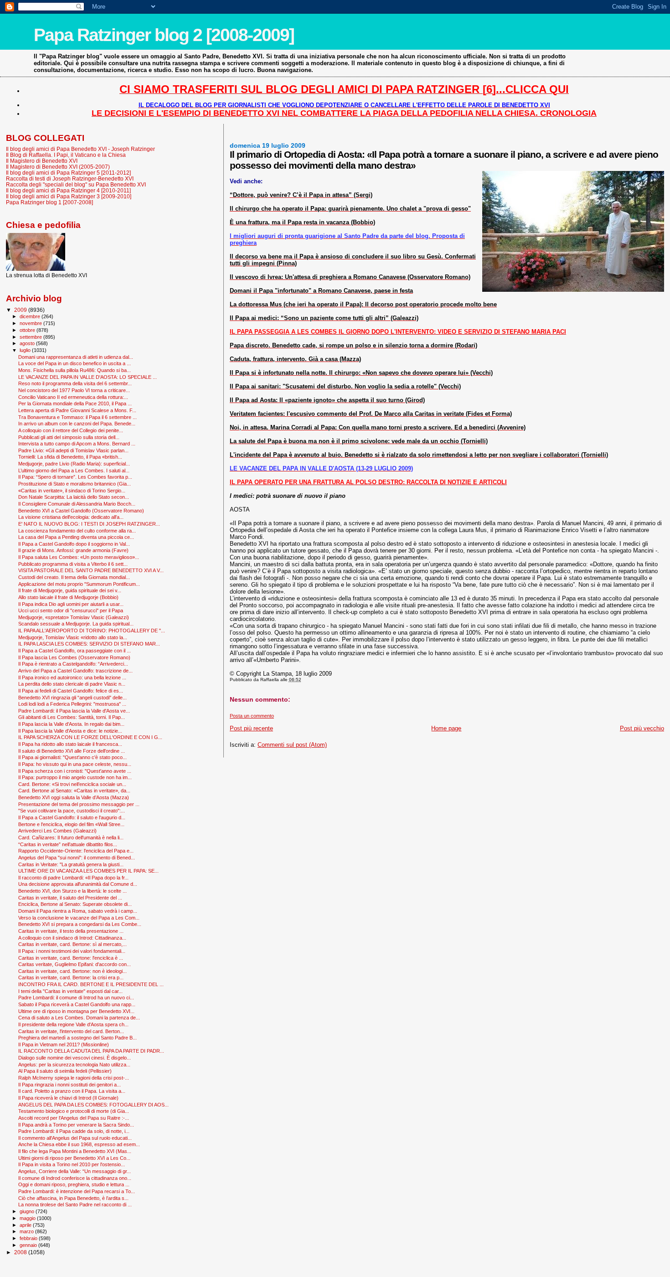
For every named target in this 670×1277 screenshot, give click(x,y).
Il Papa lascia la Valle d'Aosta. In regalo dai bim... (71, 724)
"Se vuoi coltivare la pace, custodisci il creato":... (71, 810)
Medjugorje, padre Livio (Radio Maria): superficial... (74, 463)
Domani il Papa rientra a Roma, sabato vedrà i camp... (77, 911)
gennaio (29, 1245)
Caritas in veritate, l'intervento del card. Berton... (71, 1031)
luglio (26, 350)
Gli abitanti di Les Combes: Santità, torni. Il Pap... (71, 717)
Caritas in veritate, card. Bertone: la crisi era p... (71, 977)
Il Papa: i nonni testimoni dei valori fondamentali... (71, 951)
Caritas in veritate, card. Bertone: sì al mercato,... (72, 944)
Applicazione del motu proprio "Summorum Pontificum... (79, 584)
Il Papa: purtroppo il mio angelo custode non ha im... (75, 777)
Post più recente (251, 728)
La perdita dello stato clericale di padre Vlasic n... (71, 684)
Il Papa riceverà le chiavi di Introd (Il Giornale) (68, 1098)
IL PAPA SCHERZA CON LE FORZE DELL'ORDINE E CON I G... (90, 737)
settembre (31, 337)
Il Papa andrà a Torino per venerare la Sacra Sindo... (76, 1124)
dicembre (30, 316)
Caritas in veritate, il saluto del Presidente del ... (70, 897)
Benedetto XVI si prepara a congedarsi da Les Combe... (79, 924)
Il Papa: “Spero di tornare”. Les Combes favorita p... (75, 477)
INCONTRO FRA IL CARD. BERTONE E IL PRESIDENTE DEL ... (91, 984)
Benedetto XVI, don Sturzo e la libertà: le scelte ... (72, 891)
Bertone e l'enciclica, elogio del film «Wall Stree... (71, 824)
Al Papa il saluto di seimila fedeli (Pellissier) (65, 1071)
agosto (28, 343)
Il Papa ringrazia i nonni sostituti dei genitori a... (69, 1084)
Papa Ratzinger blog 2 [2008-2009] (164, 35)
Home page (446, 728)
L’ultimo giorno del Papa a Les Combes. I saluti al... (73, 470)
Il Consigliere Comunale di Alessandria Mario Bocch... (76, 504)
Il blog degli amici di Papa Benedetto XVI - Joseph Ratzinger (80, 149)
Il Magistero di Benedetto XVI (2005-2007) (58, 167)
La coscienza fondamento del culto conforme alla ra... (77, 530)
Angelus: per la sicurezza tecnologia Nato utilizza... (74, 1064)
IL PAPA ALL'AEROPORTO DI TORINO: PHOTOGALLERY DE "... (91, 630)
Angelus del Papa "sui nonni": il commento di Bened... (76, 857)
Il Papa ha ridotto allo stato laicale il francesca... (70, 744)
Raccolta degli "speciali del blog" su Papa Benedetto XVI (76, 184)
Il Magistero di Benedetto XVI (41, 161)
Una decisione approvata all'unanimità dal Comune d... (77, 884)
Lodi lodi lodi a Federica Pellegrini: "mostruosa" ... (72, 704)
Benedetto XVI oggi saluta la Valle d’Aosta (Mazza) (73, 797)
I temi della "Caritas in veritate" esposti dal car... (70, 991)
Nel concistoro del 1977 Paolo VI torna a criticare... (74, 390)
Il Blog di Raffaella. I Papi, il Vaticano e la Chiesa (66, 155)
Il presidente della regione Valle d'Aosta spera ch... (73, 1024)
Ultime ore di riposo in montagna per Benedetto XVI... (76, 1011)
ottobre (28, 330)
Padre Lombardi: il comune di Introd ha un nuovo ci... (76, 997)
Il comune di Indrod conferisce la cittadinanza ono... (74, 1178)
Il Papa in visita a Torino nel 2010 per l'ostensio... (71, 1164)
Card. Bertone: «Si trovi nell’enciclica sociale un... (72, 784)
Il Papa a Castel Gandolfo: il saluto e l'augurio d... (71, 817)
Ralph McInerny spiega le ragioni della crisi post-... (73, 1078)
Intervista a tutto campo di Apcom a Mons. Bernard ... (76, 443)
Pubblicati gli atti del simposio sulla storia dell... (68, 437)
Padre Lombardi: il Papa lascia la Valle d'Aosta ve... (74, 710)
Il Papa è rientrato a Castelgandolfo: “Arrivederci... (73, 664)
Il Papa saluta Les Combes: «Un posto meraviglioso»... (78, 557)
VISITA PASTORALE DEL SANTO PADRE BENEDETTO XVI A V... (91, 570)
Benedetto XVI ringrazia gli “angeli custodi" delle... (72, 697)
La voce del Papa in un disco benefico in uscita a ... (74, 363)
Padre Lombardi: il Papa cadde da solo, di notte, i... (73, 1131)
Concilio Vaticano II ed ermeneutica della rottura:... (73, 397)
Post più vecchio (642, 728)
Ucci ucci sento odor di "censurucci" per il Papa (70, 610)
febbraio (29, 1238)
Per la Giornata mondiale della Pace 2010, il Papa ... (75, 403)
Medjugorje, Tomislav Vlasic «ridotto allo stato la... (72, 637)
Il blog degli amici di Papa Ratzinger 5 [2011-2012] (68, 173)
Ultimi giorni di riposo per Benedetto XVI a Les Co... (74, 1158)
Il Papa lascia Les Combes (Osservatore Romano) (74, 657)
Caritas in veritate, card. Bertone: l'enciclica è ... (70, 958)
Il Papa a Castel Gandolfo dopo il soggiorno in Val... (74, 544)
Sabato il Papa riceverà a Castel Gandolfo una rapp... (76, 1004)
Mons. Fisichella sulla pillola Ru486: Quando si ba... (74, 370)
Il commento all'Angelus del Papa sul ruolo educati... (75, 1138)
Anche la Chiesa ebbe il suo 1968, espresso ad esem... (79, 1144)
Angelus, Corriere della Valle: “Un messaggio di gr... (74, 1171)
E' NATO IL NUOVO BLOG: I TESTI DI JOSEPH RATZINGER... (89, 524)
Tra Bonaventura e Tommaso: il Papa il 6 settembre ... (77, 417)
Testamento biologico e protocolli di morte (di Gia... (73, 1111)
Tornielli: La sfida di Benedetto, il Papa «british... (70, 457)
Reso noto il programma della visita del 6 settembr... (75, 383)
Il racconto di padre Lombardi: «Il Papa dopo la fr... (73, 877)
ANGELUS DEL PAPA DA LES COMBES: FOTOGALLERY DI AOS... (93, 1104)
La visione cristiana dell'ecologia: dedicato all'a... (71, 517)
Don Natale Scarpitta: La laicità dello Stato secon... (73, 497)
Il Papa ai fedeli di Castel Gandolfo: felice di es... (70, 690)
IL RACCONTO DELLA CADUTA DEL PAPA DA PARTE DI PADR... (91, 1051)
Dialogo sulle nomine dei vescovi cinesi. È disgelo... (74, 1057)
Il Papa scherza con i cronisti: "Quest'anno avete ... (74, 771)
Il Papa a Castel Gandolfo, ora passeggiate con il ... (74, 650)
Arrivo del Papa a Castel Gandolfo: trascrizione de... (75, 670)
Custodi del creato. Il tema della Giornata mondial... (74, 577)
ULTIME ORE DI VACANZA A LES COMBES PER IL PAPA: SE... (88, 871)
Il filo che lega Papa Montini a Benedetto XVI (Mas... (74, 1151)
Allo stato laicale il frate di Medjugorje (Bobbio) (68, 597)
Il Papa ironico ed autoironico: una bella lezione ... (72, 677)
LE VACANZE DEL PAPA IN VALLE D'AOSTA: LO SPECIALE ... (87, 377)
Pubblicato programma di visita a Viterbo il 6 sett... (73, 564)
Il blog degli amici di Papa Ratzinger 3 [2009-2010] (68, 196)
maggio (28, 1218)
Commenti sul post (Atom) (292, 744)
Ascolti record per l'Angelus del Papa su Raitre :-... (73, 1118)
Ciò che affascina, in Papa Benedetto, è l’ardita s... (73, 1198)
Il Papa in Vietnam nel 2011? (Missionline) (63, 1044)
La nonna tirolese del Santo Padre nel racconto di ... (75, 1204)
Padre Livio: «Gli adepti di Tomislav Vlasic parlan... (73, 450)
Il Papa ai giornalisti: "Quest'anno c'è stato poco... (72, 757)
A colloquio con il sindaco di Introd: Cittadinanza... (72, 938)
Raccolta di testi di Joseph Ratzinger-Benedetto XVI (70, 178)
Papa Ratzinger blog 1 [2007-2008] (49, 202)
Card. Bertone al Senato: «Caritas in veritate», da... (74, 790)
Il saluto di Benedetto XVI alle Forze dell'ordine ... (71, 751)
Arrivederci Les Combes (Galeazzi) (57, 830)
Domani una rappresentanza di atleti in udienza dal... (75, 357)
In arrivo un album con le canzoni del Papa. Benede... (76, 423)
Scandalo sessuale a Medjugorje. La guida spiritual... (76, 623)
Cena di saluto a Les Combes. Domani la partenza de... (79, 1017)
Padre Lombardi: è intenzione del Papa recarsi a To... (76, 1191)
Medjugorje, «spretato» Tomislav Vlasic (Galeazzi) (73, 617)
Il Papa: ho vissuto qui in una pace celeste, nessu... (74, 764)
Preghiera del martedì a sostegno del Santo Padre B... (77, 1037)
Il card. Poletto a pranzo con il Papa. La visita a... (71, 1091)
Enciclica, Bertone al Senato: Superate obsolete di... (75, 904)
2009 (21, 310)
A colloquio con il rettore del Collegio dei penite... (70, 430)
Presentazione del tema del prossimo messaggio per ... (78, 804)
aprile (26, 1225)
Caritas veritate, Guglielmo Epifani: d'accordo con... (74, 964)
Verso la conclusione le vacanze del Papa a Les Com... (78, 917)
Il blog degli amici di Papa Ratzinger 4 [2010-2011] (68, 190)
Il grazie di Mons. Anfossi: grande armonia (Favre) (73, 550)
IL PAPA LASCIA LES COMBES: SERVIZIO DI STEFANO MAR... (89, 643)
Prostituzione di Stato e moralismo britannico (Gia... (74, 483)
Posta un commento (252, 716)
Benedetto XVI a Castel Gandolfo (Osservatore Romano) (81, 510)
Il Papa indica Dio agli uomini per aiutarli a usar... (71, 604)
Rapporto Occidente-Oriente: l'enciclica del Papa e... (76, 850)
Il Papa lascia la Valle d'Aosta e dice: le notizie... (70, 731)
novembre (31, 323)
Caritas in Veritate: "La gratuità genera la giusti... (71, 864)
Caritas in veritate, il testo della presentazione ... (71, 931)
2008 (21, 1252)
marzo (27, 1231)
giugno (28, 1211)
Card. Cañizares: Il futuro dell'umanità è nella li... (71, 837)
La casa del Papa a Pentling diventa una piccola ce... (76, 537)
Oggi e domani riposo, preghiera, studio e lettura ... (73, 1184)
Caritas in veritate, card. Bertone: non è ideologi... (72, 971)
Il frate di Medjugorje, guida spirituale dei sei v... (69, 590)
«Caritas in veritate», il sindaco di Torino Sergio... (71, 490)
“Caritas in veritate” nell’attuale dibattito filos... (67, 844)
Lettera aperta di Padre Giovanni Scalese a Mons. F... (77, 410)
